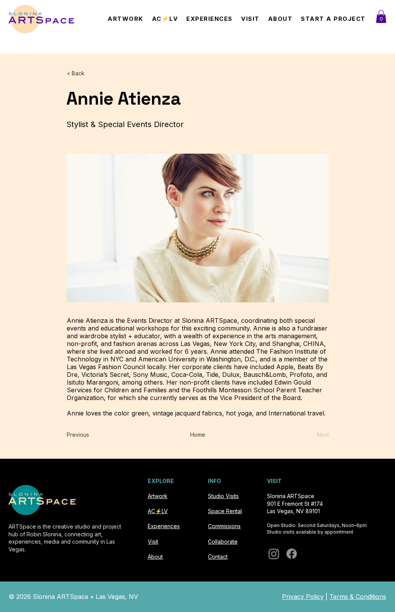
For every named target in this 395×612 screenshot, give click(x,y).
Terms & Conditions (357, 596)
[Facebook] (292, 554)
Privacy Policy (303, 596)
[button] (381, 16)
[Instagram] (274, 554)
